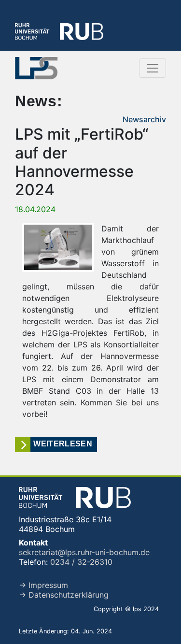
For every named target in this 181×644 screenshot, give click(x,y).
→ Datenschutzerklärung (64, 595)
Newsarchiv (144, 119)
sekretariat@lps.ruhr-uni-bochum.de (84, 552)
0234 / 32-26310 (81, 562)
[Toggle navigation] (152, 68)
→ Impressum (43, 585)
